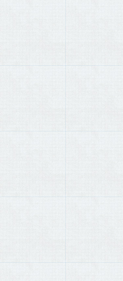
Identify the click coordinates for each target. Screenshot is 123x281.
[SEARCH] (115, 10)
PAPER (20, 26)
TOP (8, 26)
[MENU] (8, 10)
